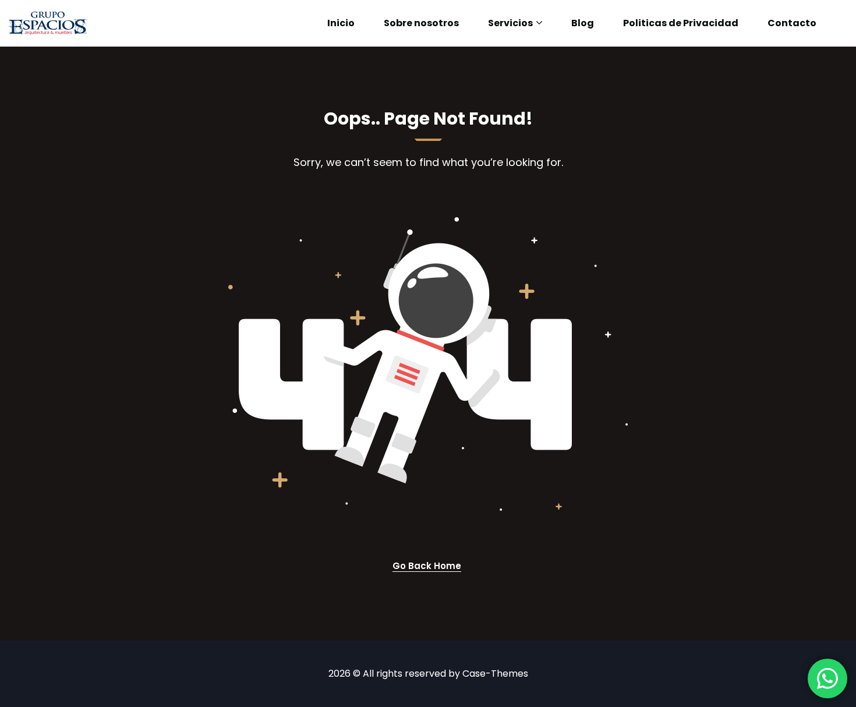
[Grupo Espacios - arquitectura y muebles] (48, 23)
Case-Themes (495, 673)
